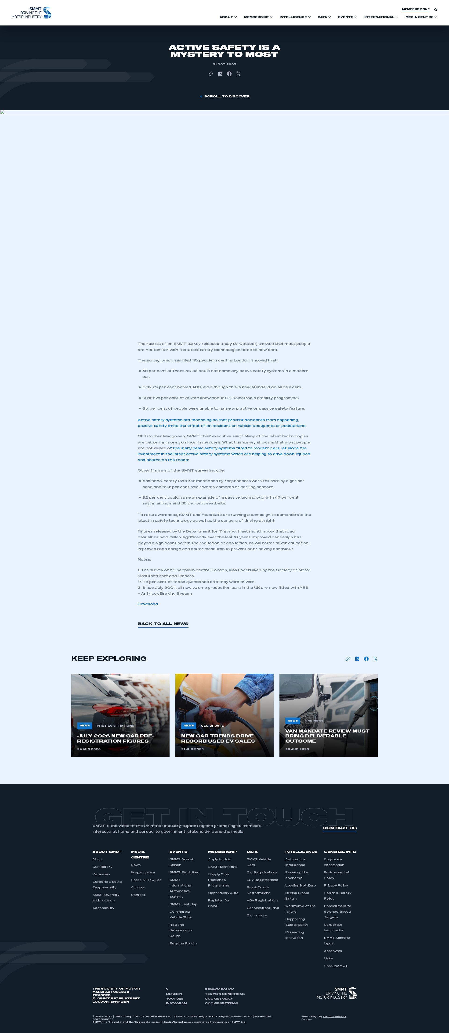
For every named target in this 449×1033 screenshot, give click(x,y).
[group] (120, 715)
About (97, 859)
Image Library (143, 872)
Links (328, 958)
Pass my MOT (336, 966)
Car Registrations (262, 872)
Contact (138, 895)
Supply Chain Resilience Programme (219, 880)
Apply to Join (219, 859)
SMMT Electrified (184, 872)
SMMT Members (222, 867)
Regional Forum (183, 943)
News (136, 865)
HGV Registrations (263, 900)
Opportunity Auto (223, 893)
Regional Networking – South (181, 931)
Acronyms (333, 951)
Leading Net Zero (300, 885)
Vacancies (101, 874)
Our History (102, 867)
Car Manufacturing (263, 908)
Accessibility (103, 908)
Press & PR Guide (146, 880)
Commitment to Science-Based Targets (337, 912)
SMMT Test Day (183, 904)
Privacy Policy (336, 885)
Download (148, 604)
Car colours (257, 915)
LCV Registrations (262, 880)
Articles (138, 887)
